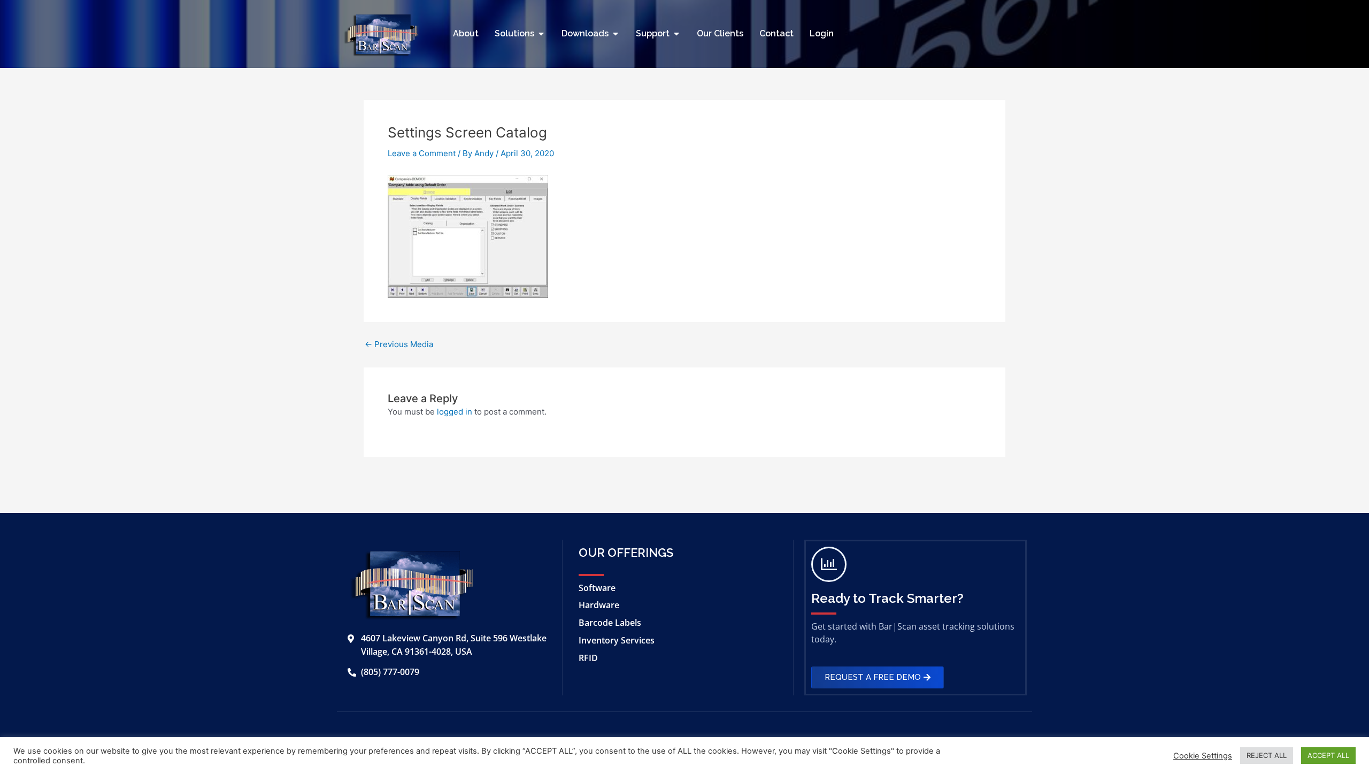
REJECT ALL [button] (1267, 755)
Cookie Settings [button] (1202, 756)
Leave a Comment (422, 153)
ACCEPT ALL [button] (1328, 755)
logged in (454, 412)
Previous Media (399, 344)
